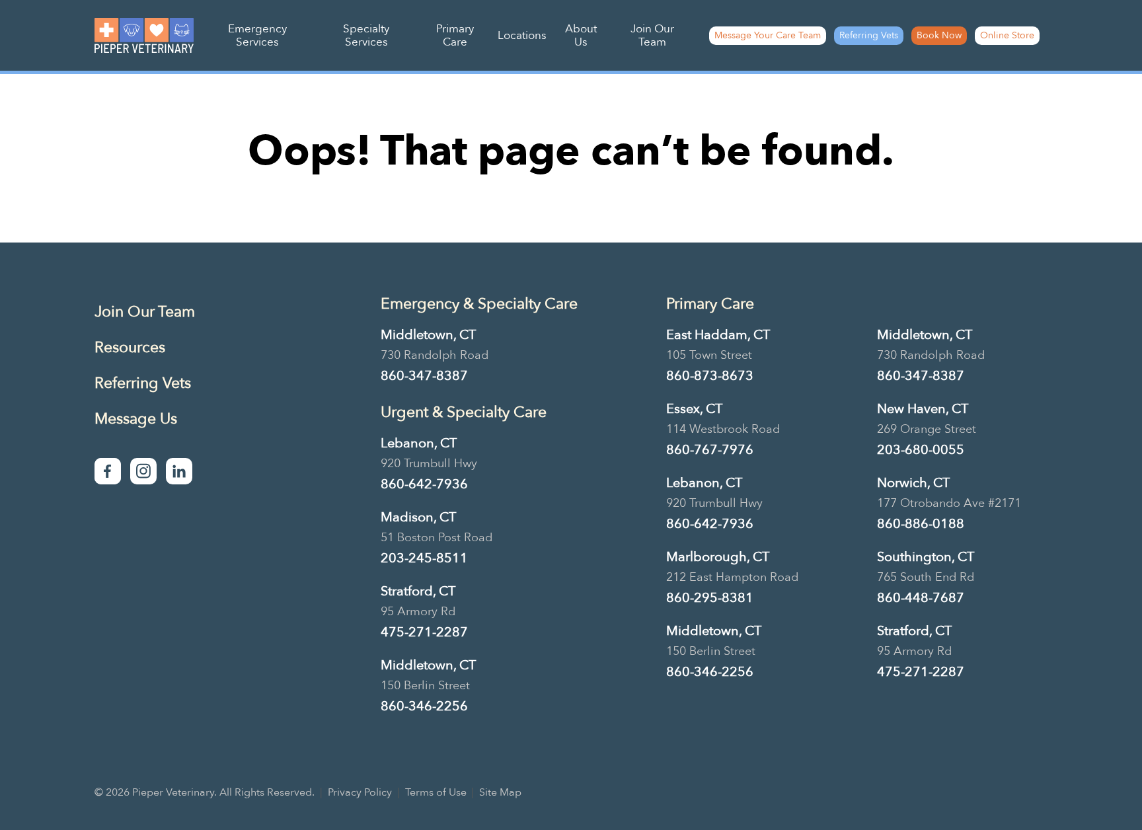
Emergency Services (257, 35)
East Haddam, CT (718, 335)
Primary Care (455, 35)
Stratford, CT (418, 591)
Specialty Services (366, 35)
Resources (130, 347)
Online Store (1007, 35)
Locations (522, 35)
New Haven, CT (922, 409)
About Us (581, 35)
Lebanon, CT (419, 443)
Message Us (136, 418)
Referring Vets (868, 35)
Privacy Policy (360, 792)
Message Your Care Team (767, 35)
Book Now (939, 35)
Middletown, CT (428, 335)
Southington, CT (925, 557)
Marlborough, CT (717, 557)
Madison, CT (418, 517)
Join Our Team (652, 35)
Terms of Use (436, 792)
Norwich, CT (913, 483)
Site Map (500, 792)
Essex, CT (694, 409)
